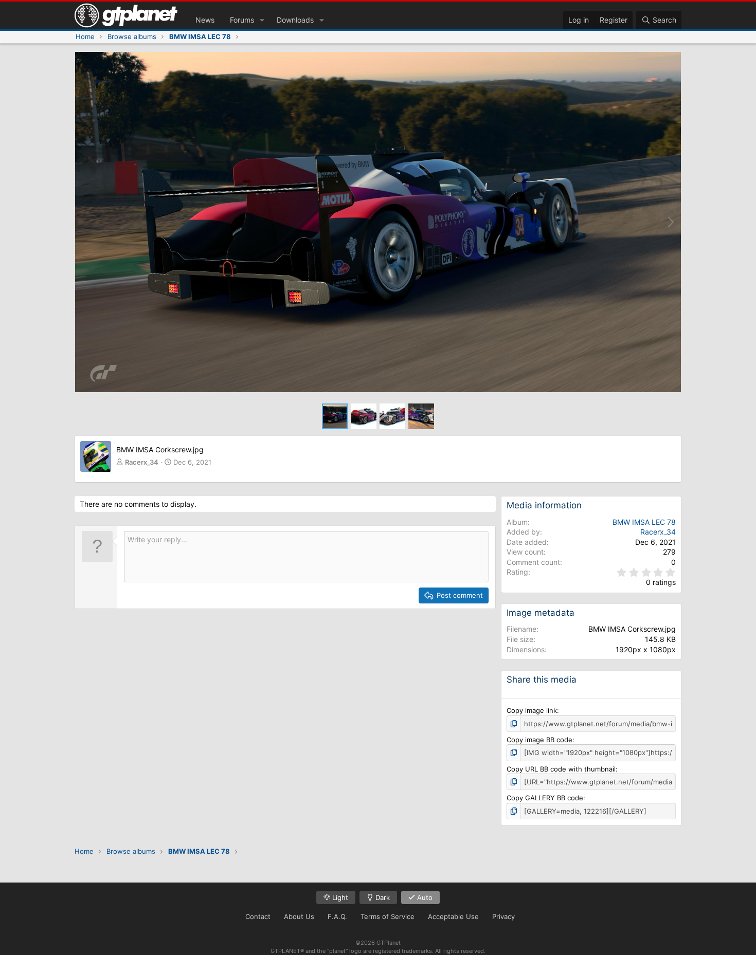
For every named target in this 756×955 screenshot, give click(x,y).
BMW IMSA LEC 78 (644, 522)
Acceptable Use (453, 916)
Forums (242, 19)
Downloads (295, 19)
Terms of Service (388, 916)
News (204, 19)
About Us (299, 916)
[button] (262, 20)
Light (339, 897)
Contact (258, 916)
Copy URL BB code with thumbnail (561, 769)
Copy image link (532, 710)
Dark (381, 897)
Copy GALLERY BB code (545, 798)
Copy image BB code (539, 740)
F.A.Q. (337, 916)
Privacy (503, 916)
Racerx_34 (141, 462)
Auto (424, 897)
